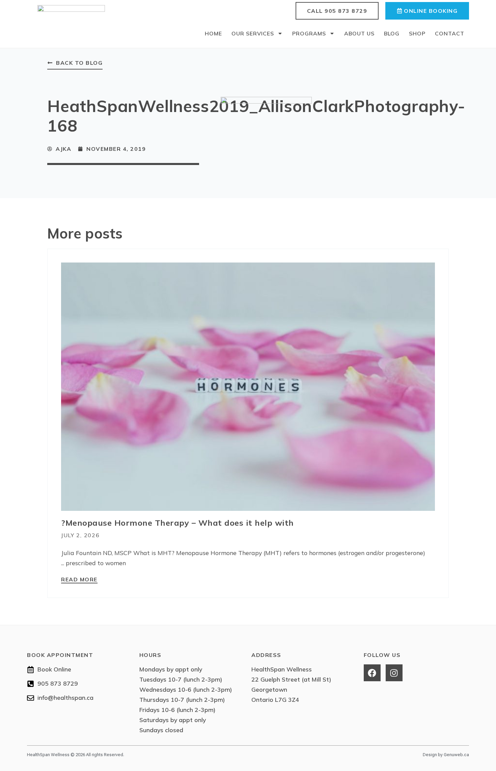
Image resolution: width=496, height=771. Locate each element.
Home (213, 33)
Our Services (252, 33)
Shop (417, 33)
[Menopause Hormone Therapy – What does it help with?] (248, 386)
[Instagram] (394, 672)
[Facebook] (372, 672)
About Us (359, 33)
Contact (449, 33)
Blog (391, 33)
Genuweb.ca (456, 754)
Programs (309, 33)
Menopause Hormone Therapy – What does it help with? (177, 523)
